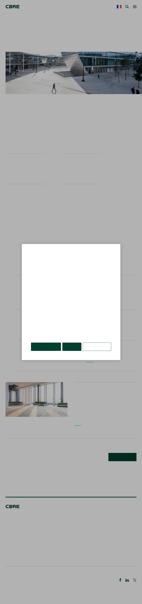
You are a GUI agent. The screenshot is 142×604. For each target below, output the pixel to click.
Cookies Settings (97, 347)
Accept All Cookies (46, 347)
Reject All (72, 347)
